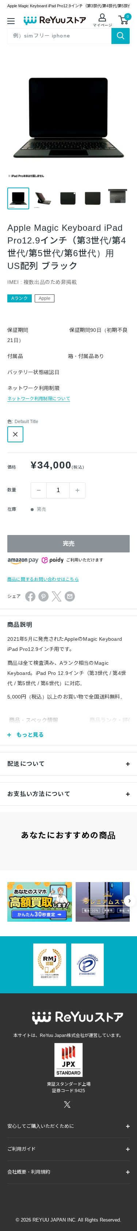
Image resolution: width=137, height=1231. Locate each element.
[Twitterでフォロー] (67, 1104)
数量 (11, 489)
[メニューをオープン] (11, 20)
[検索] (120, 36)
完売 (69, 543)
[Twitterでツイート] (57, 596)
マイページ (103, 25)
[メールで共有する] (70, 596)
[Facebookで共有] (30, 596)
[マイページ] (103, 18)
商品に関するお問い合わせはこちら (43, 579)
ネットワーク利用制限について (38, 398)
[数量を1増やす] (77, 490)
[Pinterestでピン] (43, 596)
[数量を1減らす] (38, 490)
